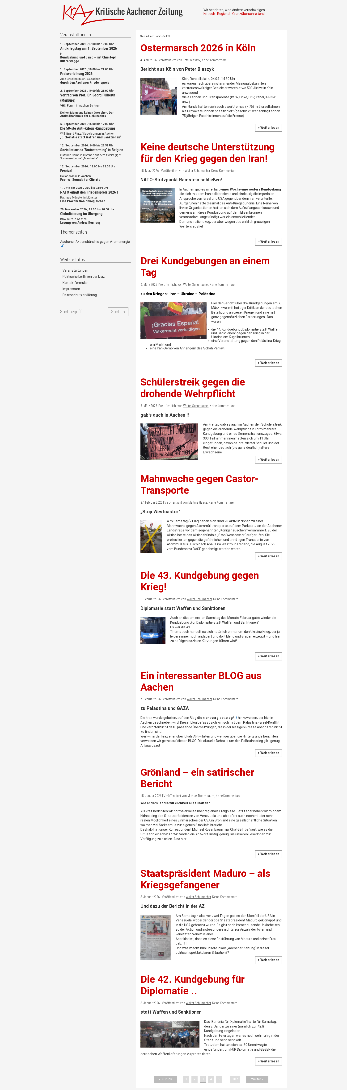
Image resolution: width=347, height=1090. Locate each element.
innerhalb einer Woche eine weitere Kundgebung (243, 189)
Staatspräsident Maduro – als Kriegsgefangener (205, 879)
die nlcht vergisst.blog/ (215, 718)
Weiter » (257, 1079)
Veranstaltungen (75, 270)
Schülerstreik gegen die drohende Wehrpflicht (192, 387)
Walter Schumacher (197, 171)
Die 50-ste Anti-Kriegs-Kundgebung (87, 128)
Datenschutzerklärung (80, 295)
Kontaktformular (75, 283)
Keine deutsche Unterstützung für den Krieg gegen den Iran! (207, 152)
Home (158, 36)
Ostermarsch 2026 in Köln (198, 48)
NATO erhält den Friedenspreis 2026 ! (89, 192)
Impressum (71, 289)
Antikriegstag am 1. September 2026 (88, 48)
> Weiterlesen (268, 127)
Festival (66, 170)
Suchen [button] (118, 312)
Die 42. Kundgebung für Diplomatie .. (192, 985)
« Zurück (165, 1079)
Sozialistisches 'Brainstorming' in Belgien (91, 149)
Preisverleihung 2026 (76, 73)
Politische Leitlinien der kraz (84, 276)
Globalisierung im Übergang (81, 213)
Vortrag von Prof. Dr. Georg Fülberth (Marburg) (87, 97)
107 (235, 1079)
